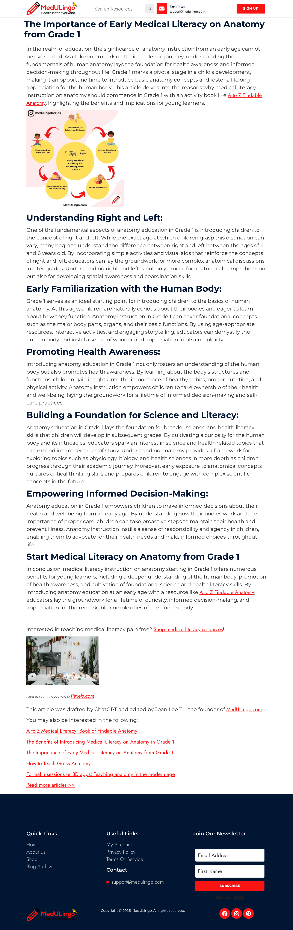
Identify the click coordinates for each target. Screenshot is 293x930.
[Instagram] (236, 913)
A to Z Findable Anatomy (226, 592)
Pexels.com (82, 696)
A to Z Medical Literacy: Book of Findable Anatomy (81, 731)
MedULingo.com (244, 709)
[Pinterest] (248, 913)
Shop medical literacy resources (188, 629)
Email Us (177, 7)
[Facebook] (224, 913)
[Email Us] (162, 8)
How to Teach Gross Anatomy (58, 763)
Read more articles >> (50, 785)
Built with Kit (230, 898)
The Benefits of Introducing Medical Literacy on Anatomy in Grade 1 (100, 741)
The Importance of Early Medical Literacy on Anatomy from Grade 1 (100, 752)
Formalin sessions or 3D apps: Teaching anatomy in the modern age (100, 774)
